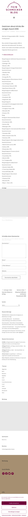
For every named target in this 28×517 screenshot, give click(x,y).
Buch (3, 371)
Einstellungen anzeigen (14, 511)
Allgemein (4, 369)
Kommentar (5, 243)
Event (3, 380)
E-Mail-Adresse (6, 265)
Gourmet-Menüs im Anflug (7, 292)
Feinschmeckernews (9, 220)
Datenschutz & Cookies (6, 515)
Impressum (24, 515)
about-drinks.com (8, 54)
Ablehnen (14, 507)
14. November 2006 (5, 31)
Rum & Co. (4, 439)
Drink (3, 377)
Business (4, 373)
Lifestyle (4, 388)
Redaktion (13, 31)
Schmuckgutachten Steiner (8, 449)
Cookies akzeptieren (14, 503)
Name (4, 260)
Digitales (4, 375)
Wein (3, 392)
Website (4, 271)
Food (3, 384)
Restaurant (4, 390)
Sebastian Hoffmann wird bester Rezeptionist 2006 (20, 293)
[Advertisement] (14, 203)
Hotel (3, 386)
